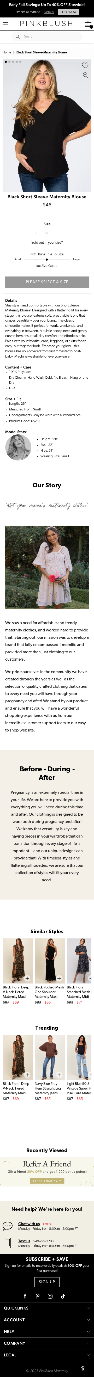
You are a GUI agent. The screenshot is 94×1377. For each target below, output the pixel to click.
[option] (47, 125)
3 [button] (13, 62)
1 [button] (6, 62)
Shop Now (69, 12)
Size (47, 224)
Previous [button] (8, 126)
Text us (24, 1241)
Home (7, 52)
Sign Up (47, 1282)
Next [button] (86, 126)
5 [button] (20, 62)
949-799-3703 (43, 1241)
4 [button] (17, 62)
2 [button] (9, 62)
